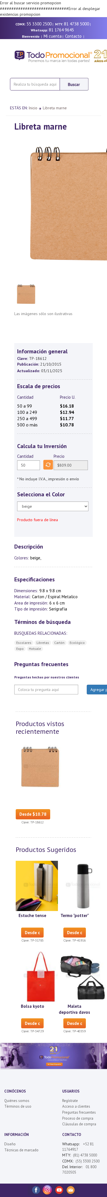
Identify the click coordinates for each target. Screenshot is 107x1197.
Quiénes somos (16, 1100)
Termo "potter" (74, 915)
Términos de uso (17, 1106)
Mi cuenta (53, 36)
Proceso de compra (77, 1118)
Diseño (10, 1144)
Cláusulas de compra (79, 1124)
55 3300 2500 (39, 24)
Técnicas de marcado (21, 1150)
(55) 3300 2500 (88, 1161)
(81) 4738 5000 (85, 1155)
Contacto (73, 36)
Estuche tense (32, 915)
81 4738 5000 (76, 24)
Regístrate (70, 1100)
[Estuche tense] (41, 885)
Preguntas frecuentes (79, 1112)
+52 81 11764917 (78, 1147)
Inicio (33, 107)
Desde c (32, 932)
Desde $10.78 (33, 814)
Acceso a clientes (76, 1106)
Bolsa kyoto (32, 1006)
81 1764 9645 (61, 30)
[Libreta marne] (41, 767)
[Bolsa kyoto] (41, 976)
